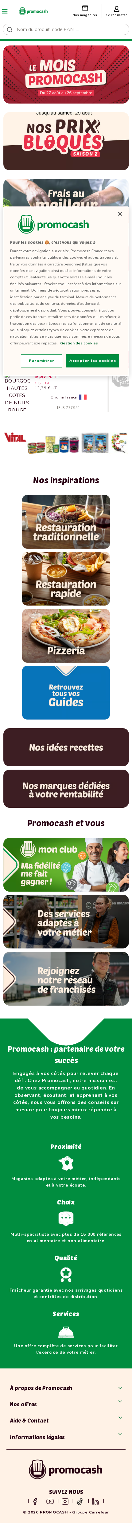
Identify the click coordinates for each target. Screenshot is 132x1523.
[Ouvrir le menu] (5, 11)
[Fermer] (120, 214)
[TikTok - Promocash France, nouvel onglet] (80, 1500)
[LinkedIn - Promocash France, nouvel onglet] (95, 1500)
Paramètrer (41, 360)
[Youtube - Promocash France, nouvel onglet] (50, 1500)
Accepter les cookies (92, 360)
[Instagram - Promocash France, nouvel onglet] (65, 1500)
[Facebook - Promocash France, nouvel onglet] (35, 1500)
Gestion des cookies (79, 343)
